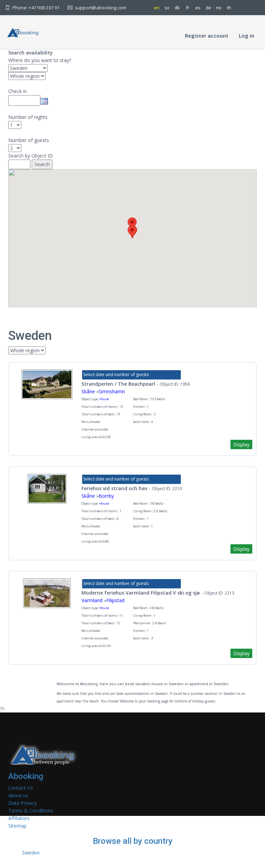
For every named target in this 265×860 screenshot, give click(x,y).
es (197, 7)
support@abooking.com (99, 7)
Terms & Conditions (30, 810)
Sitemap (17, 825)
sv (167, 7)
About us (18, 795)
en (156, 7)
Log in (246, 35)
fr (187, 7)
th (229, 7)
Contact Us (20, 788)
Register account (206, 35)
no (219, 7)
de (208, 7)
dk (177, 7)
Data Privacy (22, 803)
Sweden (31, 852)
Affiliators (19, 818)
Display (241, 444)
